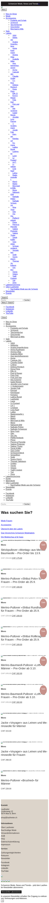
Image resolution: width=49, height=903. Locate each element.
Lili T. (14, 162)
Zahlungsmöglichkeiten (11, 853)
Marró (12, 416)
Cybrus (12, 82)
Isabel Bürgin (13, 114)
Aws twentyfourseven (14, 65)
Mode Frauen (6, 521)
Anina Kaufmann (13, 50)
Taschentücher (16, 25)
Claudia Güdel (14, 77)
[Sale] (24, 541)
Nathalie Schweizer (14, 203)
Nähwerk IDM (15, 193)
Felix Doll (13, 101)
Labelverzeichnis (13, 285)
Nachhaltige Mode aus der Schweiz (24, 289)
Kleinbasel (14, 140)
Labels (8, 33)
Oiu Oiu (12, 215)
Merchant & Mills (17, 29)
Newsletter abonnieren (11, 892)
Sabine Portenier (14, 230)
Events (9, 293)
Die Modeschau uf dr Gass (12, 537)
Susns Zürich (13, 258)
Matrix (13, 418)
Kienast (13, 135)
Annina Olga (14, 56)
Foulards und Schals (18, 20)
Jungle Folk (14, 131)
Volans (13, 468)
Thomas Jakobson (14, 263)
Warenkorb (38, 3)
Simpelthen (14, 251)
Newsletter (10, 291)
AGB (3, 836)
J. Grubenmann (13, 126)
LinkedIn (9, 311)
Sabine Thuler (14, 234)
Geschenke (15, 27)
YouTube (9, 313)
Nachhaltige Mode (8, 830)
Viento (13, 466)
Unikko (13, 268)
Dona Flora (13, 90)
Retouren (5, 856)
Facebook (10, 307)
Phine (12, 440)
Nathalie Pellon (14, 198)
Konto (8, 479)
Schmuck (14, 22)
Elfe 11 (13, 371)
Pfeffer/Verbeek (14, 219)
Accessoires (11, 18)
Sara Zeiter (13, 243)
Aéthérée (14, 39)
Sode (12, 457)
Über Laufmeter (12, 287)
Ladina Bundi (14, 148)
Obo (12, 433)
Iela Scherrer (13, 109)
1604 (12, 343)
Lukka (13, 412)
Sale (8, 31)
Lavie (14, 156)
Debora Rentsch (14, 86)
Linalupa (13, 165)
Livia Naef (13, 170)
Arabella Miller (14, 60)
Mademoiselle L (13, 177)
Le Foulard (13, 159)
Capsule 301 (14, 73)
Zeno (14, 283)
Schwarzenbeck (14, 247)
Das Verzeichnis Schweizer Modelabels (17, 533)
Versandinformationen (10, 833)
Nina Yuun (13, 208)
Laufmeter (14, 152)
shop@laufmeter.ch (9, 818)
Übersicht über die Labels (12, 529)
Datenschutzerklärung (10, 842)
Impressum (5, 845)
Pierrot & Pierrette (14, 226)
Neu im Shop (11, 14)
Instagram (10, 309)
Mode (8, 16)
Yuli (12, 472)
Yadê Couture (13, 277)
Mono (12, 423)
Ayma (12, 358)
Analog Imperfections (14, 44)
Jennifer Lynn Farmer (14, 119)
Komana (12, 144)
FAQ (3, 839)
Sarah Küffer (13, 238)
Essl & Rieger (14, 97)
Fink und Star (14, 105)
